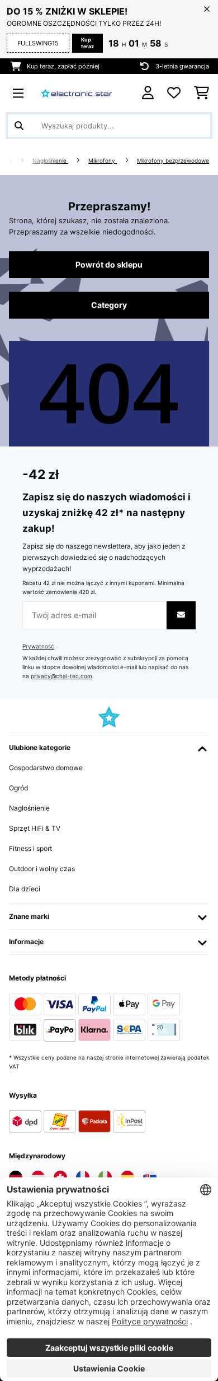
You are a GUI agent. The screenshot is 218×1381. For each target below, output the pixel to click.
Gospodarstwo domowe (46, 767)
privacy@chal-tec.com (61, 676)
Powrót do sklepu (109, 264)
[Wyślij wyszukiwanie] (19, 125)
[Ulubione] (174, 93)
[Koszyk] (201, 93)
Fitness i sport (30, 848)
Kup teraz (87, 42)
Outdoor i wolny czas (42, 868)
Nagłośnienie (50, 160)
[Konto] (148, 93)
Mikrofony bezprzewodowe (173, 160)
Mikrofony (102, 160)
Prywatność (38, 646)
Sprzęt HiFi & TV (34, 828)
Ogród (18, 788)
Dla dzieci (24, 889)
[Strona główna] (19, 160)
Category (109, 305)
